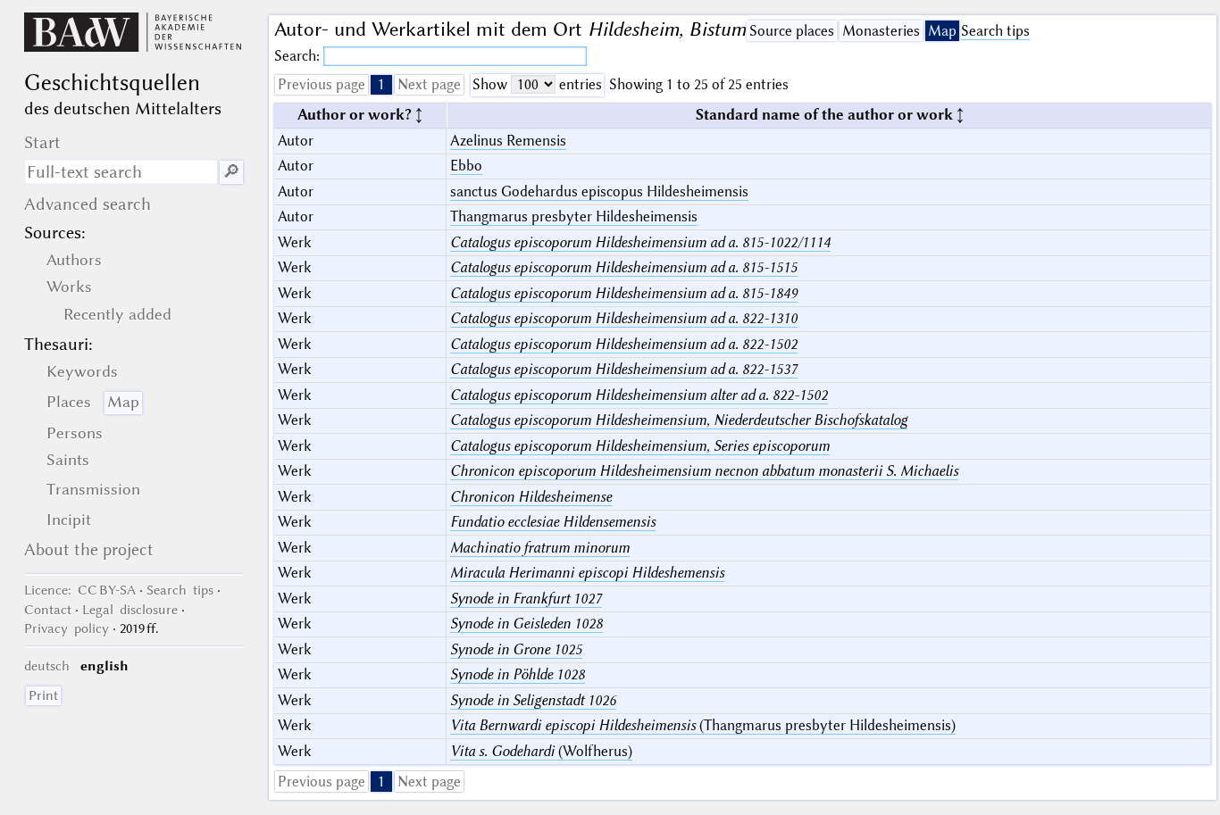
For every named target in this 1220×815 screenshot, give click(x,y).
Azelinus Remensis (508, 140)
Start (42, 142)
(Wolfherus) (541, 751)
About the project (89, 549)
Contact (47, 610)
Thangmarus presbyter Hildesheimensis (574, 216)
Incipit (68, 519)
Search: (298, 55)
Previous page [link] (321, 84)
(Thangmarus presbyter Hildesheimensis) (703, 725)
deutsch (47, 666)
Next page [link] (429, 84)
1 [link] (381, 84)
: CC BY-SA (80, 590)
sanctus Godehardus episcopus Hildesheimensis (599, 191)
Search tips (995, 30)
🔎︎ (231, 172)
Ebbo (466, 165)
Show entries (537, 84)
